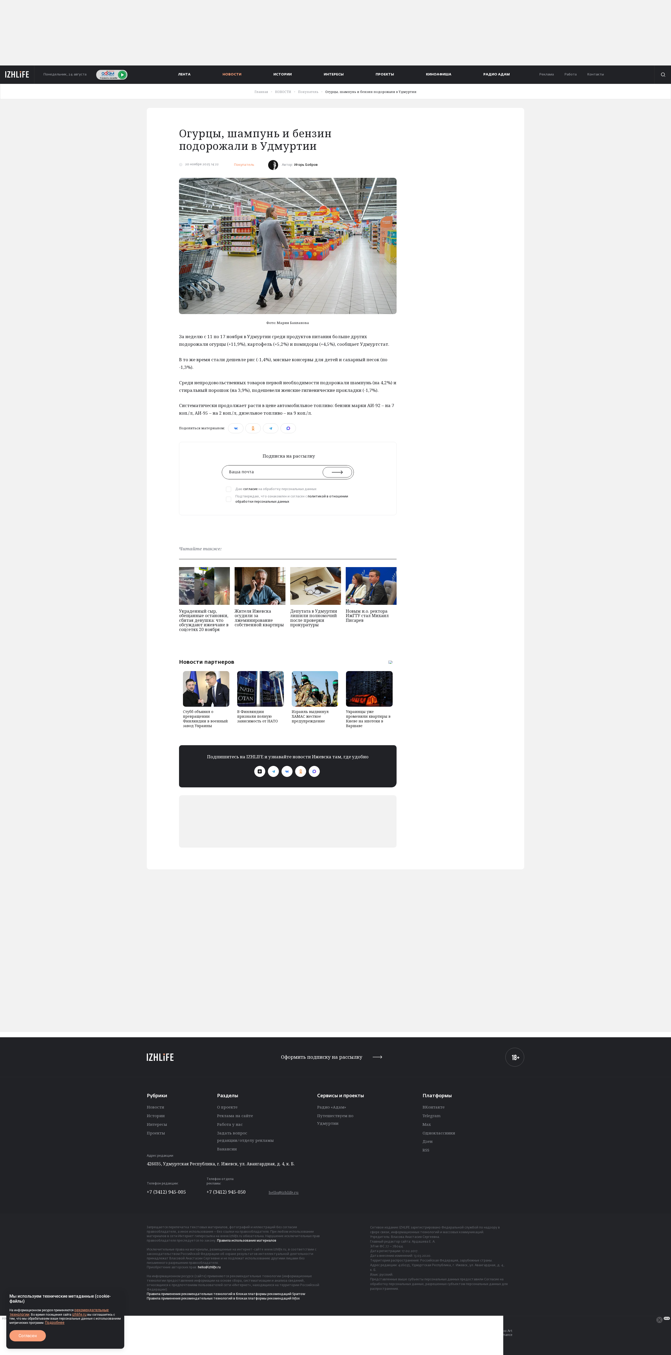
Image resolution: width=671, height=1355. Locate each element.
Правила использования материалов (246, 1240)
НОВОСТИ (232, 74)
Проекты (156, 1132)
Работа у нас (230, 1124)
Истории (156, 1115)
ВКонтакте (434, 1107)
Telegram (432, 1115)
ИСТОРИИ (282, 74)
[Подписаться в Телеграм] (273, 771)
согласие (250, 489)
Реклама (546, 74)
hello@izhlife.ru (284, 1192)
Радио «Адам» (331, 1107)
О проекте (227, 1107)
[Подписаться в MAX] (314, 771)
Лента (184, 74)
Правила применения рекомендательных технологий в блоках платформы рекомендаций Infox (223, 1298)
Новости (155, 1107)
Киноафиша (438, 74)
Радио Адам (496, 74)
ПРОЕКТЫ (385, 74)
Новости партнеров (206, 662)
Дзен (427, 1141)
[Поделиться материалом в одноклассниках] (253, 428)
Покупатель (244, 165)
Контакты (595, 74)
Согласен (28, 1335)
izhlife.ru (79, 1314)
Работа (570, 74)
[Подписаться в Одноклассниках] (300, 771)
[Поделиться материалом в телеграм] (270, 428)
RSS (426, 1150)
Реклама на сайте (235, 1115)
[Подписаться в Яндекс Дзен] (259, 771)
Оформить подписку (321, 1057)
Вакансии (227, 1148)
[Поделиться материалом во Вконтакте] (235, 428)
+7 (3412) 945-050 (226, 1192)
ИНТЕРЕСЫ (334, 74)
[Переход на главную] (17, 74)
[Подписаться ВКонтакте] (287, 771)
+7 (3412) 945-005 (166, 1192)
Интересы (157, 1124)
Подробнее (54, 1322)
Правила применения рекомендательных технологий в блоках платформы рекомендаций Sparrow (226, 1294)
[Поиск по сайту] (662, 74)
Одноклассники (439, 1132)
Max (427, 1124)
